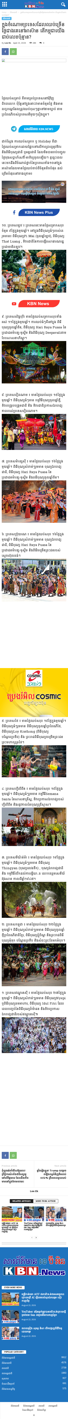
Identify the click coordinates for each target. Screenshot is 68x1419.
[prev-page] (32, 1237)
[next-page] (36, 1237)
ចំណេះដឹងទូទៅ (8, 1383)
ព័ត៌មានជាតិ (13, 12)
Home (4, 12)
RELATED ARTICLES (22, 1201)
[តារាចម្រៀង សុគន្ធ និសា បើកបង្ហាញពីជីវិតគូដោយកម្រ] (56, 1213)
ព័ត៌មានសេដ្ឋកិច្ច (8, 1389)
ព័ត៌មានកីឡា (41, 1410)
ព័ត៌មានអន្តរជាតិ (8, 1358)
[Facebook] (5, 51)
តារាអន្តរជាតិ (7, 1373)
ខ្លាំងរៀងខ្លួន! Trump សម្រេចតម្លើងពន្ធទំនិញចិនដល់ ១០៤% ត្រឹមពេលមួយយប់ (51, 1174)
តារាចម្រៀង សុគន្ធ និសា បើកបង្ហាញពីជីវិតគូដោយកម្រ (56, 1224)
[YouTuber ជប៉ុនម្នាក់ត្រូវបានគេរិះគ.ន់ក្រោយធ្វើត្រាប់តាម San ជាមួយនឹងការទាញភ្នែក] (34, 1213)
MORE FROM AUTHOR (46, 1201)
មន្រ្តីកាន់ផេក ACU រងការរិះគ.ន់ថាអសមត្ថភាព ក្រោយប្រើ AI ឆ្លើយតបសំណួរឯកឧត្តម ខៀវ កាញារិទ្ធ (10, 1227)
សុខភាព (5, 1378)
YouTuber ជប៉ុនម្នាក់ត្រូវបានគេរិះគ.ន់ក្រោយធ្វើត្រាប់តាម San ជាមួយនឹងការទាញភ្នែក (33, 1226)
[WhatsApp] (13, 51)
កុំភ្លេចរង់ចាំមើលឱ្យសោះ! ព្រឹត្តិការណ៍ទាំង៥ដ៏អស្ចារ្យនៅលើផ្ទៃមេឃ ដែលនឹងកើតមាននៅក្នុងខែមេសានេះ (15, 1176)
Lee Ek (8, 43)
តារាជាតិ (5, 1368)
